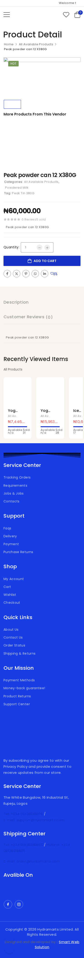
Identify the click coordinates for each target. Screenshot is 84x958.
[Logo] (29, 14)
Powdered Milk (17, 187)
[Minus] (39, 247)
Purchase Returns (18, 552)
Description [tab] (16, 302)
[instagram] (19, 904)
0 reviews (29, 219)
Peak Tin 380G (23, 193)
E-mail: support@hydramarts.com (34, 819)
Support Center (17, 704)
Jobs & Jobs (14, 493)
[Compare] (55, 274)
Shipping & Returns (19, 653)
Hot (13, 64)
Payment (11, 544)
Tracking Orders (17, 477)
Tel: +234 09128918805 (24, 813)
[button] (7, 14)
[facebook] (8, 904)
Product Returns (17, 696)
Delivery (10, 536)
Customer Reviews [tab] (28, 317)
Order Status (14, 645)
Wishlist (10, 594)
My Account (14, 579)
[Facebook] (7, 273)
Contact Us (13, 637)
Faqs (7, 528)
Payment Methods (19, 680)
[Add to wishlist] (51, 273)
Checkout (12, 602)
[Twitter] (16, 273)
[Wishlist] (66, 14)
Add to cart (45, 261)
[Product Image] (42, 77)
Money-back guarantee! (24, 688)
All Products (13, 369)
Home (9, 44)
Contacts (12, 501)
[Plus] (47, 247)
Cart (7, 586)
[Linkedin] (44, 273)
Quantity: (11, 247)
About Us (11, 629)
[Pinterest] (26, 273)
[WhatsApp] (35, 273)
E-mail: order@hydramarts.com (32, 861)
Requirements (15, 485)
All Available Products (36, 44)
